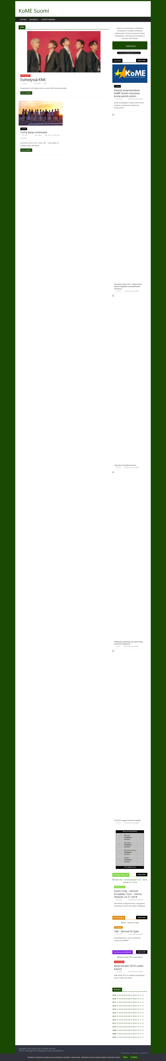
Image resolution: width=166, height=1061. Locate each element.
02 (120, 995)
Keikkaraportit (119, 887)
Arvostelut (118, 927)
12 (143, 999)
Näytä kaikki (142, 60)
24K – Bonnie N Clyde (126, 931)
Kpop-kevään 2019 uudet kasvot (128, 967)
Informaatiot (25, 76)
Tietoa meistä (125, 1053)
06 (129, 995)
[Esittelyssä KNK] (64, 32)
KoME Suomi (34, 10)
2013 (114, 1016)
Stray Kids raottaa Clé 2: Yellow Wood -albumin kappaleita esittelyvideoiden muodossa (128, 286)
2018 (114, 999)
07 (131, 999)
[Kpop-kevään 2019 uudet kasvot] (130, 957)
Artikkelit (33, 19)
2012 (114, 1020)
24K (46, 135)
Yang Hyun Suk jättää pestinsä (125, 465)
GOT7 (50, 135)
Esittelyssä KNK (33, 79)
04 (124, 995)
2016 (114, 1006)
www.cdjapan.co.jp (130, 867)
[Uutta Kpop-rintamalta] (41, 102)
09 (136, 999)
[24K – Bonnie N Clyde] (130, 923)
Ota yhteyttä (143, 1053)
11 (140, 999)
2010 (114, 1027)
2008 (114, 1034)
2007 (114, 1037)
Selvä (125, 1057)
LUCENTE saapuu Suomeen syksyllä (127, 820)
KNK (45, 83)
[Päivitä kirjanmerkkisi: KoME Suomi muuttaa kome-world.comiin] (129, 66)
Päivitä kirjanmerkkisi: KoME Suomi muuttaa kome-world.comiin (127, 93)
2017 (114, 1002)
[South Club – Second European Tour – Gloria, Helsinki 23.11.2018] (129, 880)
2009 (114, 1030)
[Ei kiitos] (163, 1057)
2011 (114, 1023)
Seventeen (23, 138)
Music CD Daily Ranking (130, 831)
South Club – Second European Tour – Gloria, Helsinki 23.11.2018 (128, 893)
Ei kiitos (134, 1057)
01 (118, 995)
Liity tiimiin (134, 1053)
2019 (114, 995)
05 (127, 995)
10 (138, 999)
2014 (114, 1013)
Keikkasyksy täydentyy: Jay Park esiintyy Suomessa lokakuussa (128, 643)
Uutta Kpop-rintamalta (33, 132)
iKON (54, 135)
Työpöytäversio (48, 19)
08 (133, 999)
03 (122, 995)
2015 (114, 1009)
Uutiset (23, 19)
